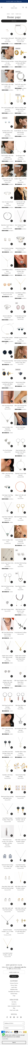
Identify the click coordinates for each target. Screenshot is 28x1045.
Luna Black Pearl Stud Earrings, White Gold (7, 752)
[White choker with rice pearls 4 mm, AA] (20, 29)
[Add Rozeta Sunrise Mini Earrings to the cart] (25, 770)
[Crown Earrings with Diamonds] (20, 531)
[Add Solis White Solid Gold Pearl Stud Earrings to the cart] (11, 904)
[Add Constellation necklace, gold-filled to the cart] (25, 288)
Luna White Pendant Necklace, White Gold (7, 818)
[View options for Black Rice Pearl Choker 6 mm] (11, 221)
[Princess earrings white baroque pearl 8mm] (20, 99)
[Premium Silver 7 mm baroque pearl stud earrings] (7, 122)
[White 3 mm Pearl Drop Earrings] (7, 465)
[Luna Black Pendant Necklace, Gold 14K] (7, 944)
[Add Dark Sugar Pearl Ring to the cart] (11, 491)
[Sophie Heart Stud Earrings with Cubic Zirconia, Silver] (7, 672)
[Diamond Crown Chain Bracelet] (20, 465)
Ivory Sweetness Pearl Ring (7, 202)
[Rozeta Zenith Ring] (7, 307)
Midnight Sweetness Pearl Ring (20, 338)
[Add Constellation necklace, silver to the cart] (11, 265)
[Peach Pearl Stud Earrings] (7, 284)
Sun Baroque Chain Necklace (20, 156)
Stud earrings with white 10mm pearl (7, 156)
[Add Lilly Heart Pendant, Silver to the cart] (11, 605)
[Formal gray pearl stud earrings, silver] (20, 261)
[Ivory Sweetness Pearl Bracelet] (7, 397)
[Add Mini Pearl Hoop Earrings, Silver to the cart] (11, 582)
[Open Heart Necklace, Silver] (20, 577)
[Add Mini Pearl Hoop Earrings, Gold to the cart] (25, 512)
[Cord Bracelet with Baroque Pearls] (20, 193)
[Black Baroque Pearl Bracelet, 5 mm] (20, 601)
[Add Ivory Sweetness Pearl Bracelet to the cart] (11, 401)
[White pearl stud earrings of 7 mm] (7, 53)
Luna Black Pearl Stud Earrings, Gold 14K (20, 818)
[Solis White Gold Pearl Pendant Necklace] (20, 831)
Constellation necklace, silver (7, 270)
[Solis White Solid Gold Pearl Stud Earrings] (7, 899)
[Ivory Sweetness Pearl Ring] (7, 193)
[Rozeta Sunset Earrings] (7, 352)
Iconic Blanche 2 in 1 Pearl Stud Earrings (20, 131)
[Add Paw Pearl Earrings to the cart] (11, 446)
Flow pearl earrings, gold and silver (7, 108)
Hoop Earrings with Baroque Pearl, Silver (20, 451)
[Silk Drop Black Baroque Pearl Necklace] (7, 624)
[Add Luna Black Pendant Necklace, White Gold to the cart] (25, 860)
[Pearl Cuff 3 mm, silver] (20, 76)
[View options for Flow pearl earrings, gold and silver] (11, 103)
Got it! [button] (14, 1042)
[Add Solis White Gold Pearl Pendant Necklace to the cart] (25, 835)
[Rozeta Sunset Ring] (20, 374)
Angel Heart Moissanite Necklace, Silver (7, 517)
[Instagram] (10, 1017)
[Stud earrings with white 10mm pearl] (7, 147)
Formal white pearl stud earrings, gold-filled (20, 62)
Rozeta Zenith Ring (7, 316)
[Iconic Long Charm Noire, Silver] (7, 554)
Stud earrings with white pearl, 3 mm (7, 85)
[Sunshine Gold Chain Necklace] (7, 766)
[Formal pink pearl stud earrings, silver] (20, 307)
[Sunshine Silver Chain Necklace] (20, 743)
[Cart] (26, 7)
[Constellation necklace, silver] (7, 261)
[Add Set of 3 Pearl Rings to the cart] (25, 423)
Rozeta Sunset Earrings (7, 360)
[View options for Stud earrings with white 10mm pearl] (11, 151)
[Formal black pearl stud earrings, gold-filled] (7, 374)
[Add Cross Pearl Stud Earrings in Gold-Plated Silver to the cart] (25, 925)
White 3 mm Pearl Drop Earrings (7, 474)
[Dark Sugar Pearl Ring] (7, 486)
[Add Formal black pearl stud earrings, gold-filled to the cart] (11, 378)
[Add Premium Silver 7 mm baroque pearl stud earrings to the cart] (11, 126)
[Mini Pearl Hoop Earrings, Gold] (20, 508)
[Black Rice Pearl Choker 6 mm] (7, 216)
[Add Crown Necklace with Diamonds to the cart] (11, 423)
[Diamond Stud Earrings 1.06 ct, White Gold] (7, 856)
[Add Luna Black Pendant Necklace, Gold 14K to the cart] (11, 949)
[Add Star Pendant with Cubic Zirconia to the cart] (25, 724)
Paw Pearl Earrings (7, 450)
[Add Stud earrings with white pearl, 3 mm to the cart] (11, 80)
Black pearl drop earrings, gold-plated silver (7, 797)
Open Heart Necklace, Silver (20, 587)
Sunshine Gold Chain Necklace (7, 775)
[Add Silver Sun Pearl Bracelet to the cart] (25, 401)
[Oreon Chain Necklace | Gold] (8, 343)
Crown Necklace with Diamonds (7, 428)
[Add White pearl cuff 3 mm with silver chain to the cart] (11, 174)
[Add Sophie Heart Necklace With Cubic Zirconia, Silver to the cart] (11, 651)
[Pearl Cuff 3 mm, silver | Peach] (20, 90)
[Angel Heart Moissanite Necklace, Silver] (7, 508)
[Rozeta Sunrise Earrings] (7, 239)
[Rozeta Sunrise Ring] (20, 239)
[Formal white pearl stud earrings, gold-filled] (20, 53)
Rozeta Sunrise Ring (20, 248)
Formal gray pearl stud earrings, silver (20, 270)
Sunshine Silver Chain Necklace (20, 752)
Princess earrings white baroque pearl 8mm (20, 108)
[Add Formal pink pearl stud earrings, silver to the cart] (25, 312)
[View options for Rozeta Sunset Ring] (25, 378)
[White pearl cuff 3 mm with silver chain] (7, 170)
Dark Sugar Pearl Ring (7, 495)
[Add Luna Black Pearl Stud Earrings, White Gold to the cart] (11, 747)
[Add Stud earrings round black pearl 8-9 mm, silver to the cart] (25, 356)
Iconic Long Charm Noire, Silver (7, 563)
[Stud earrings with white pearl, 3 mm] (7, 76)
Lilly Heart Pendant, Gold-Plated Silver (20, 681)
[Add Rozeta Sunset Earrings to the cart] (11, 356)
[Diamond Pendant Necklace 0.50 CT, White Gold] (7, 921)
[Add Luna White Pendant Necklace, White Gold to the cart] (11, 814)
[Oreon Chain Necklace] (7, 329)
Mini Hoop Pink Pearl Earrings (20, 706)
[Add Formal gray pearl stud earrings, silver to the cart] (25, 265)
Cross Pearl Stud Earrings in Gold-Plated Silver (20, 930)
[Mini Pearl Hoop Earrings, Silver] (7, 577)
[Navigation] (1, 7)
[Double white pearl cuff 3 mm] (20, 170)
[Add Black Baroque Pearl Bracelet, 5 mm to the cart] (25, 605)
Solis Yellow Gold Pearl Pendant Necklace (20, 887)
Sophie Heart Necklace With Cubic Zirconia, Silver (7, 657)
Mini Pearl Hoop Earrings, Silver (7, 587)
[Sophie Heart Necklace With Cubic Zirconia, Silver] (7, 647)
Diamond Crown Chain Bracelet (20, 474)
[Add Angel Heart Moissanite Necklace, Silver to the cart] (11, 512)
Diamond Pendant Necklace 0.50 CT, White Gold (7, 931)
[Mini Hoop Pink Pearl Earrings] (20, 697)
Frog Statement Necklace (21, 632)
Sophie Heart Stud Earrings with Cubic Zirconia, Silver (7, 682)
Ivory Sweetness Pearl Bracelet (7, 406)
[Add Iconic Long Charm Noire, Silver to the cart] (11, 559)
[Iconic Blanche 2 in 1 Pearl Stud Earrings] (20, 122)
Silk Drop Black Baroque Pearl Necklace (7, 633)
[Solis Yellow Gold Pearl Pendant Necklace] (20, 878)
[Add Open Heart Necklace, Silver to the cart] (25, 582)
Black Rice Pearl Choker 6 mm (7, 225)
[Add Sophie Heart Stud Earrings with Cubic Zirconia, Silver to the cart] (11, 676)
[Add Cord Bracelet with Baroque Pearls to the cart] (25, 198)
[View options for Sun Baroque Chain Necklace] (25, 151)
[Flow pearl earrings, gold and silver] (7, 99)
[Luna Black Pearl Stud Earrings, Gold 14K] (20, 809)
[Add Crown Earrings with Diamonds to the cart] (25, 536)
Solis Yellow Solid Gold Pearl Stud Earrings (20, 909)
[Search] (23, 7)
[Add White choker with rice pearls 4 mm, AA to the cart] (25, 34)
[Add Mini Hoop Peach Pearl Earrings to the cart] (11, 701)
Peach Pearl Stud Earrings (7, 292)
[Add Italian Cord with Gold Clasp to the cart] (25, 491)
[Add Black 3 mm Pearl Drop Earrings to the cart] (11, 724)
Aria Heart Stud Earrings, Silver (20, 563)
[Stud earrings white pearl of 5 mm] (7, 29)
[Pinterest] (14, 1017)
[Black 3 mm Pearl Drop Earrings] (7, 720)
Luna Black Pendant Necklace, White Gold (20, 865)
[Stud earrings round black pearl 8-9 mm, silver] (20, 352)
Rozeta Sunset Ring (20, 382)
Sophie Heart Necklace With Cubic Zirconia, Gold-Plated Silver (20, 657)
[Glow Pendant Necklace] (20, 216)
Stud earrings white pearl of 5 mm (7, 39)
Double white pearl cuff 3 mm (20, 179)
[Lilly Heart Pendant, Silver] (7, 601)
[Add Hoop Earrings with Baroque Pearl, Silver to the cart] (25, 446)
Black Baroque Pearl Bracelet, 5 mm (20, 610)
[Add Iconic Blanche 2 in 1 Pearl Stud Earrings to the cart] (25, 126)
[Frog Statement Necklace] (20, 624)
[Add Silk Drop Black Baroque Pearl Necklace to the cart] (11, 628)
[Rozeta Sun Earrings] (20, 788)
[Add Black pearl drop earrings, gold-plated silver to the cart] (11, 792)
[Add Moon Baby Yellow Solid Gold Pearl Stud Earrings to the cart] (11, 882)
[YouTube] (17, 1017)
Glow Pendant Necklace (20, 225)
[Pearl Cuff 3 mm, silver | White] (17, 90)
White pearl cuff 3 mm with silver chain (7, 179)
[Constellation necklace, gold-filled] (20, 284)
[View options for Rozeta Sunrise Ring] (25, 244)
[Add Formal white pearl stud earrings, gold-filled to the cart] (25, 57)
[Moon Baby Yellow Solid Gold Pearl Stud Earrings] (7, 878)
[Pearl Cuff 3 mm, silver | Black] (23, 90)
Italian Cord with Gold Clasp (20, 495)
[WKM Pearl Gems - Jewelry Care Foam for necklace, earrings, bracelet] (7, 831)
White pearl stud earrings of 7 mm (7, 62)
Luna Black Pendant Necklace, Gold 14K (7, 954)
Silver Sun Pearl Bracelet (20, 405)
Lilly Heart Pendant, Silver (7, 609)
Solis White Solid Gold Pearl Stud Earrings (7, 909)
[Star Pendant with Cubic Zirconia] (20, 720)
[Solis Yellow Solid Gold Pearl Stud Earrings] (20, 899)
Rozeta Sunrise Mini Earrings (20, 775)
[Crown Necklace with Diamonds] (7, 418)
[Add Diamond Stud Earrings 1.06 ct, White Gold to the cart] (11, 860)
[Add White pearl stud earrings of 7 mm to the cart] (11, 57)
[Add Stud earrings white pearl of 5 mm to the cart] (11, 34)
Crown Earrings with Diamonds (20, 540)
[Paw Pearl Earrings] (7, 442)
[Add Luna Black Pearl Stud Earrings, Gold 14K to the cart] (25, 814)
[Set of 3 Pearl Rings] (20, 418)
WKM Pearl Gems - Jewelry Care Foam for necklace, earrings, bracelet (7, 842)
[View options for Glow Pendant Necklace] (25, 221)
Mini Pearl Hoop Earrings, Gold (20, 517)
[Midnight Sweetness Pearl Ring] (20, 329)
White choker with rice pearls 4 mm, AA (20, 39)
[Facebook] (7, 1017)
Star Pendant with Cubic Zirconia (20, 729)
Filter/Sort (14, 21)
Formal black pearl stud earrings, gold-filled (7, 383)
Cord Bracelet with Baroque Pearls (20, 202)
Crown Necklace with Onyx (7, 540)
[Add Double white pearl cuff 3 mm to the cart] (25, 174)
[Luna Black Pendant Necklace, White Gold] (20, 856)
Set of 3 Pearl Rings (20, 427)
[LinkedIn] (20, 1017)
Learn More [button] (5, 1038)
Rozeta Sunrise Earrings (7, 248)
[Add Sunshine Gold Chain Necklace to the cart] (11, 770)
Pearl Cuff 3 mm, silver (20, 84)
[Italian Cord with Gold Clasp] (20, 486)
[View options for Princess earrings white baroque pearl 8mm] (25, 103)
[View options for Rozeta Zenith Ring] (11, 312)
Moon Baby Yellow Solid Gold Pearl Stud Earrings (7, 887)
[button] (5, 43)
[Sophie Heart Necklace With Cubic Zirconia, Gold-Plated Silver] (20, 647)
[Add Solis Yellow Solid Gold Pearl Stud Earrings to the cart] (25, 904)
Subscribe (14, 976)
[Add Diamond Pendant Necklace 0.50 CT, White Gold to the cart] (11, 925)
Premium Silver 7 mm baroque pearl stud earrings (7, 132)
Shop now (19, 1)
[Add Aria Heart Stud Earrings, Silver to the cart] (25, 559)
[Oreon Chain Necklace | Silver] (6, 343)
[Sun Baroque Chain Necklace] (20, 147)
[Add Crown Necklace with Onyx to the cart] (11, 536)
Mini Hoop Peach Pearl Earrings (7, 706)
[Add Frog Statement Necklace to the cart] (25, 628)
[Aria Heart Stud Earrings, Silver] (20, 554)
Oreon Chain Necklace (7, 337)
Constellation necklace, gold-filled (20, 293)
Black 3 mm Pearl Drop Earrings (7, 729)
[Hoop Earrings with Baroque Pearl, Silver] (20, 442)
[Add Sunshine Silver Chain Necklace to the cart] (25, 747)
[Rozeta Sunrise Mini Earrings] (20, 766)
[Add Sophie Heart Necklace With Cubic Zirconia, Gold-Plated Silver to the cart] (25, 651)
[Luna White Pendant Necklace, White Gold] (7, 809)
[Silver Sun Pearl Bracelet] (20, 397)
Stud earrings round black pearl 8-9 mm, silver (20, 361)
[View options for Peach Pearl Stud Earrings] (11, 288)
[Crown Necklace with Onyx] (7, 531)
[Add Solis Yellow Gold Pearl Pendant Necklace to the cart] (25, 882)
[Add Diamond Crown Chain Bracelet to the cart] (25, 469)
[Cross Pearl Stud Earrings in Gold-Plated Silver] (20, 921)
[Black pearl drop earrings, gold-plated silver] (7, 788)
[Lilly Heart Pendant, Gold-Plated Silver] (20, 672)
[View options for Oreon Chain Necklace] (11, 333)
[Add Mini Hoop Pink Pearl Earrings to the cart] (25, 701)
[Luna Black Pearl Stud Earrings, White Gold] (7, 743)
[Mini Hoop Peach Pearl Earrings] (7, 697)
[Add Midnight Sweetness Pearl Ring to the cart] (25, 333)
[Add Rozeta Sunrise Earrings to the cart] (11, 244)
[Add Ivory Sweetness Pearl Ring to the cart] (11, 198)
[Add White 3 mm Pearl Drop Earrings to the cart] (11, 469)
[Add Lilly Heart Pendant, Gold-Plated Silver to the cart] (25, 676)
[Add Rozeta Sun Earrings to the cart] (25, 792)
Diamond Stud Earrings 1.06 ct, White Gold (7, 865)
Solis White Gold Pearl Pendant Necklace (20, 840)
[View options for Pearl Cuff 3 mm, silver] (25, 80)
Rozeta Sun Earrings (20, 796)
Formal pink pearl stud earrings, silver (20, 316)
